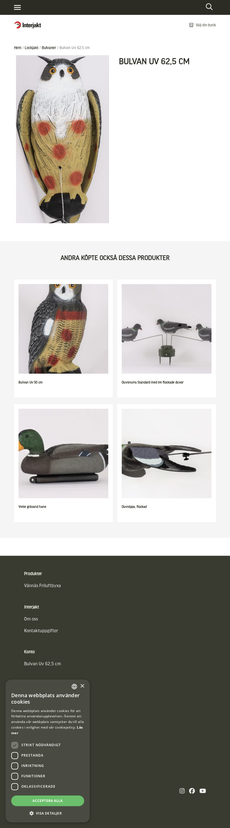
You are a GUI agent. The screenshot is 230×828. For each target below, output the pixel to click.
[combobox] (74, 686)
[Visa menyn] (17, 7)
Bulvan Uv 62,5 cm (42, 663)
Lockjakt (31, 47)
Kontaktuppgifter (41, 630)
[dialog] (48, 751)
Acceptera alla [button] (48, 800)
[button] (47, 813)
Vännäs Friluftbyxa (42, 585)
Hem (17, 47)
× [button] (82, 686)
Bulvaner (49, 47)
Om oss (31, 618)
